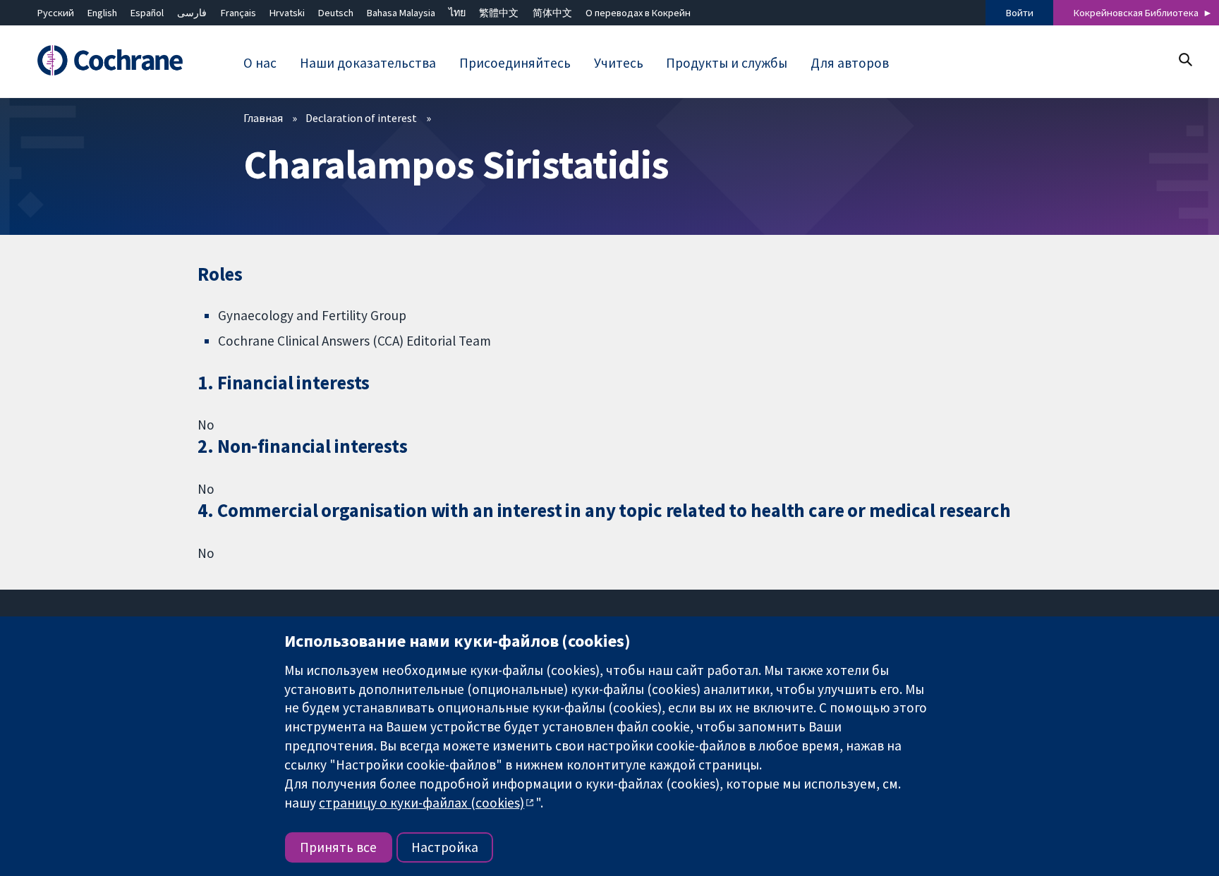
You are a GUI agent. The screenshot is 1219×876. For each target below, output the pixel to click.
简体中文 (552, 12)
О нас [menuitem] (260, 62)
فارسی (192, 12)
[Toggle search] (1184, 59)
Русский (55, 12)
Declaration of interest (361, 118)
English (102, 12)
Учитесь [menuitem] (618, 62)
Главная (263, 118)
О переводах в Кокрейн (638, 12)
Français (238, 12)
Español (147, 12)
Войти (1019, 12)
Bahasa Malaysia (401, 12)
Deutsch (335, 12)
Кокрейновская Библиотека (1136, 12)
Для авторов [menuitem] (850, 62)
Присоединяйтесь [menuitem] (515, 62)
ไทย (457, 12)
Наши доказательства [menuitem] (368, 62)
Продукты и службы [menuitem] (726, 62)
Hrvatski (287, 12)
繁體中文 (498, 12)
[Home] (116, 61)
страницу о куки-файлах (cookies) (421, 802)
